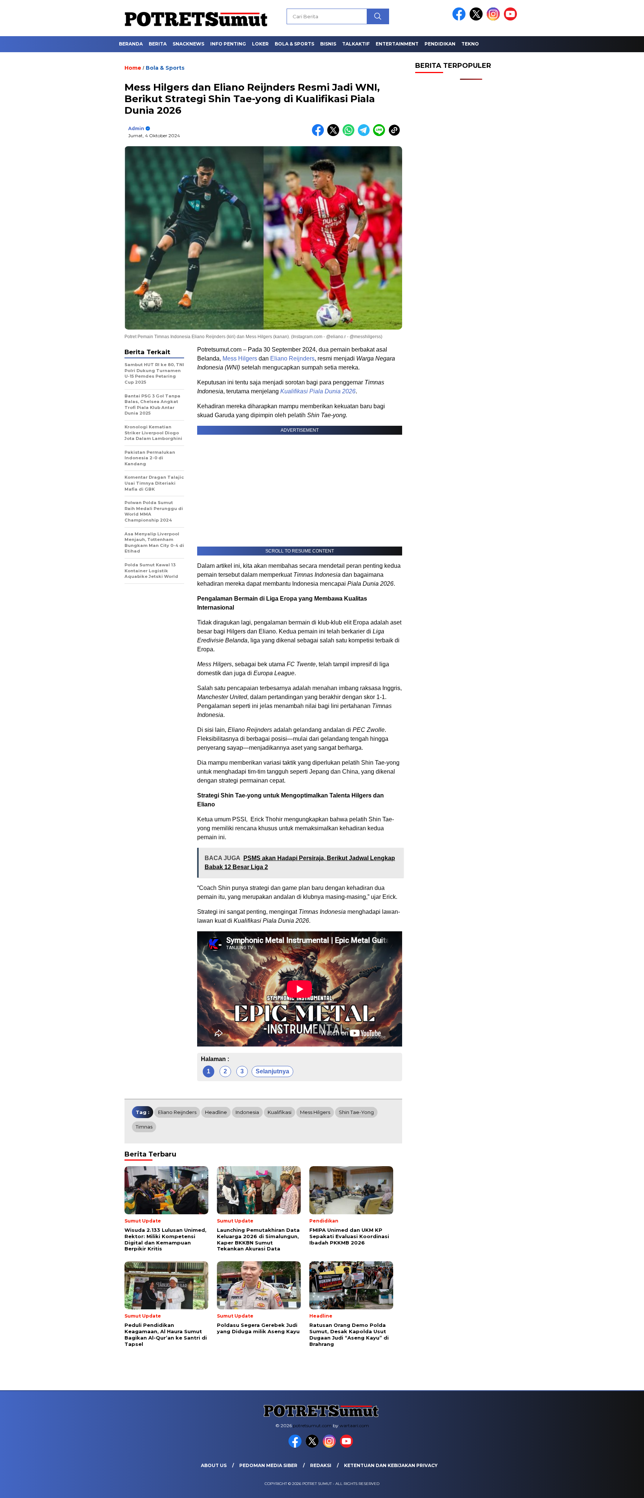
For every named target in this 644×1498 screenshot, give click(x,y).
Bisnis (328, 44)
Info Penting (228, 44)
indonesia (247, 1112)
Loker (260, 44)
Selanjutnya (272, 1071)
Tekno (470, 44)
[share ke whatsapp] (350, 134)
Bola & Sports (294, 44)
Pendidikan (439, 44)
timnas (144, 1127)
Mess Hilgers (239, 358)
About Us (214, 1465)
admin (136, 128)
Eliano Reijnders (292, 358)
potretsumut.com (312, 1425)
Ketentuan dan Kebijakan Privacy (391, 1465)
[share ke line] (380, 134)
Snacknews (188, 44)
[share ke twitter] (334, 134)
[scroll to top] (618, 1486)
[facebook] (460, 19)
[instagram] (494, 19)
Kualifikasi (279, 1112)
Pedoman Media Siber (268, 1465)
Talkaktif (356, 44)
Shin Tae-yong (356, 1112)
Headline (216, 1112)
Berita (158, 44)
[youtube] (512, 19)
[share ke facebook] (319, 134)
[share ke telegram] (365, 134)
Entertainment (397, 44)
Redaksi (320, 1465)
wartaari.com (354, 1425)
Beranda (131, 44)
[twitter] (477, 19)
